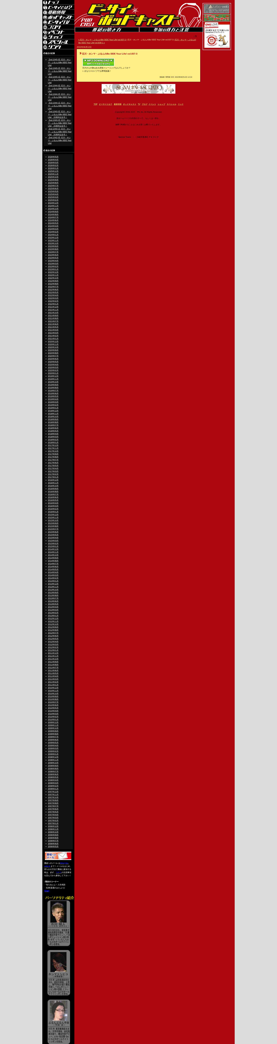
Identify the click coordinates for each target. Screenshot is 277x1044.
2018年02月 (53, 439)
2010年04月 (53, 711)
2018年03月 (53, 437)
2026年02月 (53, 165)
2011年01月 (53, 685)
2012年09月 (53, 627)
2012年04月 (53, 641)
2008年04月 (53, 780)
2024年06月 (53, 220)
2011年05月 (53, 673)
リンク (181, 104)
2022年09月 (53, 281)
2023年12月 (53, 237)
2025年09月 (53, 180)
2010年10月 (53, 693)
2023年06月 (53, 255)
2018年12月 (53, 411)
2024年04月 (53, 226)
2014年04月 (53, 572)
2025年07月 (53, 186)
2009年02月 (53, 751)
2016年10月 (53, 486)
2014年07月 (53, 564)
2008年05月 (53, 777)
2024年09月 (53, 211)
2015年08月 (53, 526)
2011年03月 (53, 679)
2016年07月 (53, 494)
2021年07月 (53, 321)
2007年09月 (53, 800)
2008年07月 (53, 771)
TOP (95, 104)
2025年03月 (53, 197)
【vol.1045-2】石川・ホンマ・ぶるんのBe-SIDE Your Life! (59, 71)
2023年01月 (53, 269)
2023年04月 (53, 261)
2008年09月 (53, 766)
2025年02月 (53, 200)
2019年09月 (53, 385)
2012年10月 (53, 624)
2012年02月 (53, 647)
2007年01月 (53, 823)
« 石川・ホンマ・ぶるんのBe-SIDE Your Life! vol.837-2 (102, 40)
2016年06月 (53, 497)
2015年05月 (53, 535)
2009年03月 (53, 748)
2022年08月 (53, 284)
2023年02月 (53, 266)
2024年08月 (53, 214)
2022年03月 (53, 298)
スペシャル (171, 104)
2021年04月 (53, 330)
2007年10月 (53, 797)
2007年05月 (53, 812)
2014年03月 (53, 575)
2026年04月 (53, 160)
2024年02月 (53, 232)
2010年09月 (53, 696)
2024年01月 (53, 235)
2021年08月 (53, 318)
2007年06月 (53, 809)
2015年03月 (53, 540)
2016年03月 (53, 506)
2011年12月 (53, 653)
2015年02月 (53, 543)
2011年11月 (53, 656)
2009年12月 (53, 722)
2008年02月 (53, 786)
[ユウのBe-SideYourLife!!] (217, 21)
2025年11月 (53, 174)
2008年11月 (53, 760)
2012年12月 (53, 618)
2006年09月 (53, 835)
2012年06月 (53, 636)
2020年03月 (53, 367)
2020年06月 (53, 359)
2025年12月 (53, 171)
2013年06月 (53, 601)
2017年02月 (53, 474)
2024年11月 (53, 206)
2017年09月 (53, 454)
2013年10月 (53, 590)
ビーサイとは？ (105, 104)
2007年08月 (53, 803)
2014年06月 (53, 566)
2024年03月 (53, 229)
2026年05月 (53, 157)
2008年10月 (53, 763)
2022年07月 (53, 287)
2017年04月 (53, 468)
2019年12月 (53, 376)
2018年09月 (53, 419)
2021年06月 (53, 324)
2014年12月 (53, 549)
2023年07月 (53, 252)
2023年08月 (53, 249)
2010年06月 (53, 705)
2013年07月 (53, 598)
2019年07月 (53, 390)
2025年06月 (53, 188)
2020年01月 (53, 373)
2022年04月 (53, 295)
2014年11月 (53, 552)
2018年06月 (53, 428)
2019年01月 (53, 408)
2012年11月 (53, 621)
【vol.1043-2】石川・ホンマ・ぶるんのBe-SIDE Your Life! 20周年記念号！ (59, 123)
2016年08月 (53, 491)
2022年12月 (53, 272)
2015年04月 (53, 538)
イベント (152, 104)
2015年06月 (53, 532)
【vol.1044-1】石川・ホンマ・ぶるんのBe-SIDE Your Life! (59, 106)
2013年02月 (53, 613)
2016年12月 (53, 480)
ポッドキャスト (129, 104)
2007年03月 (53, 818)
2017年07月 (53, 460)
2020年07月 (53, 356)
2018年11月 (53, 414)
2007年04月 (53, 815)
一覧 (195, 36)
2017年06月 (53, 463)
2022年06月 (53, 289)
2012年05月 (53, 639)
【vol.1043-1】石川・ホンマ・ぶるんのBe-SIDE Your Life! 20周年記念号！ (59, 132)
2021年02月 (53, 336)
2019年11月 (53, 379)
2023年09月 (53, 246)
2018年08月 (53, 422)
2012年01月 (53, 650)
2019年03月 (53, 402)
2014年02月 (53, 578)
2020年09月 (53, 350)
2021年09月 (53, 315)
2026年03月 (53, 162)
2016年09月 (53, 489)
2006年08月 (53, 838)
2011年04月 (53, 676)
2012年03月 (53, 644)
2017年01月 (53, 477)
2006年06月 (53, 843)
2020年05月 (53, 362)
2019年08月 (53, 388)
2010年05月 (53, 708)
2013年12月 (53, 584)
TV (139, 104)
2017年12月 (53, 445)
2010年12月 (53, 688)
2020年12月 (53, 341)
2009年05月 (53, 742)
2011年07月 (53, 667)
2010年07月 (53, 702)
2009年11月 (53, 725)
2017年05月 (53, 465)
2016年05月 (53, 500)
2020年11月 (53, 344)
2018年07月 (53, 425)
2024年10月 (53, 209)
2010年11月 (53, 691)
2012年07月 (53, 633)
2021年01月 (53, 338)
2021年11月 (53, 310)
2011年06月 (53, 670)
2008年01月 (53, 789)
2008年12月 (53, 757)
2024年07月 (53, 217)
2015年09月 (53, 523)
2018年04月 (53, 434)
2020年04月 (53, 364)
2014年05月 (53, 569)
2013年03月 (53, 610)
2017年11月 (53, 448)
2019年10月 (53, 382)
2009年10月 (53, 728)
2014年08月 (53, 561)
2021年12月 (53, 307)
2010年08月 (53, 699)
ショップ (161, 104)
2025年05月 (53, 191)
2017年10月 (53, 451)
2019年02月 (53, 405)
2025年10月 (53, 177)
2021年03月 (53, 333)
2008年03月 (53, 783)
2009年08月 (53, 734)
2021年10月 (53, 313)
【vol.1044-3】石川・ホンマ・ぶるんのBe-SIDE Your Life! (59, 88)
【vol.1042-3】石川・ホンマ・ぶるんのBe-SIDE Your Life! (59, 140)
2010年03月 (53, 714)
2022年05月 (53, 292)
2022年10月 (53, 278)
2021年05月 (53, 327)
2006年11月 (53, 829)
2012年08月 (53, 630)
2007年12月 (53, 792)
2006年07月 (53, 841)
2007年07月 (53, 806)
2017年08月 (53, 457)
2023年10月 (53, 243)
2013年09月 (53, 592)
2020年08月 (53, 353)
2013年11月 (53, 587)
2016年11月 (53, 483)
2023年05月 (53, 258)
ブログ (144, 104)
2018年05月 (53, 431)
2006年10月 (53, 832)
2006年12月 (53, 826)
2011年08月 (53, 665)
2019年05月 (53, 396)
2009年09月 (53, 731)
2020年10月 (53, 347)
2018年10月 (53, 416)
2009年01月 (53, 754)
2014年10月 (53, 555)
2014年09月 (53, 558)
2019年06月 (53, 393)
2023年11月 (53, 240)
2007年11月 (53, 794)
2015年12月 (53, 515)
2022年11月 (53, 275)
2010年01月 (53, 719)
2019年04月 (53, 399)
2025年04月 (53, 194)
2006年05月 (53, 846)
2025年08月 (53, 183)
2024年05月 (53, 223)
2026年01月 (53, 168)
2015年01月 (53, 546)
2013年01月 (53, 616)
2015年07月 (53, 529)
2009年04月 (53, 745)
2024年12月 (53, 203)
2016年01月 (53, 512)
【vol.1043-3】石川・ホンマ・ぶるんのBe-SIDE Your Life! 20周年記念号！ (59, 114)
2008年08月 (53, 768)
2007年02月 (53, 820)
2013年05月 (53, 604)
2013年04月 (53, 607)
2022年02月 (53, 301)
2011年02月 (53, 682)
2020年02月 (53, 370)
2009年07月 (53, 737)
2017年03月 (53, 471)
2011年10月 (53, 659)
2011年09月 (53, 662)
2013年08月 (53, 595)
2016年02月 (53, 509)
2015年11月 (53, 517)
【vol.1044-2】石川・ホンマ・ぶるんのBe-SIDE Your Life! (59, 97)
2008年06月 (53, 774)
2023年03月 (53, 263)
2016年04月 (53, 503)
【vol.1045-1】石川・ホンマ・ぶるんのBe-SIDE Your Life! (59, 80)
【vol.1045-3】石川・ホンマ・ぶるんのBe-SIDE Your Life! (59, 63)
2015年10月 (53, 520)
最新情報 (118, 104)
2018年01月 (53, 442)
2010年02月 (53, 717)
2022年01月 (53, 304)
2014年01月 (53, 581)
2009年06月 (53, 740)
